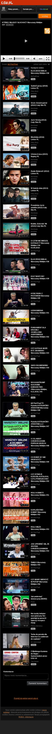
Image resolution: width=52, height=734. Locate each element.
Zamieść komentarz (38, 683)
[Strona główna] (7, 3)
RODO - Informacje (26, 717)
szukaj (45, 16)
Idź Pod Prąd (13, 64)
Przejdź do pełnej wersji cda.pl (26, 698)
